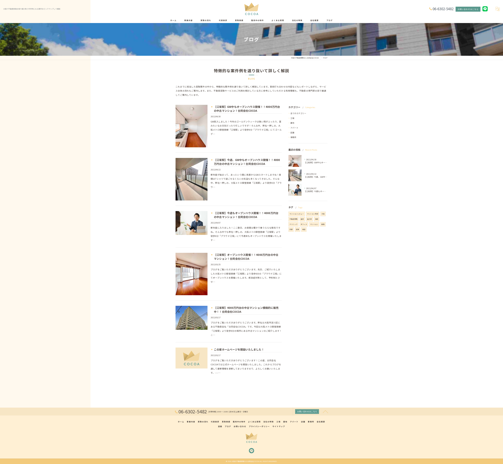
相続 (316, 219)
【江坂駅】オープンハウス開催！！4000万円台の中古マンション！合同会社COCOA (246, 257)
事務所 (293, 137)
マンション (314, 224)
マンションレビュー (296, 214)
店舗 (292, 132)
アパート (294, 127)
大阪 (323, 214)
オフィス (304, 224)
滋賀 (297, 229)
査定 (302, 219)
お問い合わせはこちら (468, 9)
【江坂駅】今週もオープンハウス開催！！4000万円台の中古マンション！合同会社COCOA (246, 215)
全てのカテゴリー (298, 113)
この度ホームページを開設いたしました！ (239, 349)
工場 (292, 118)
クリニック (293, 224)
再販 (322, 224)
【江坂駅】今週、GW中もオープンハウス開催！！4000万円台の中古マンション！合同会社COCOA (247, 162)
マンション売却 (312, 214)
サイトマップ (278, 426)
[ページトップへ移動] (325, 411)
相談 (303, 229)
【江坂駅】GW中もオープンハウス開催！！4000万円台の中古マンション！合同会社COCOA (247, 109)
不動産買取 (293, 219)
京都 (291, 229)
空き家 (309, 219)
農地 (292, 122)
